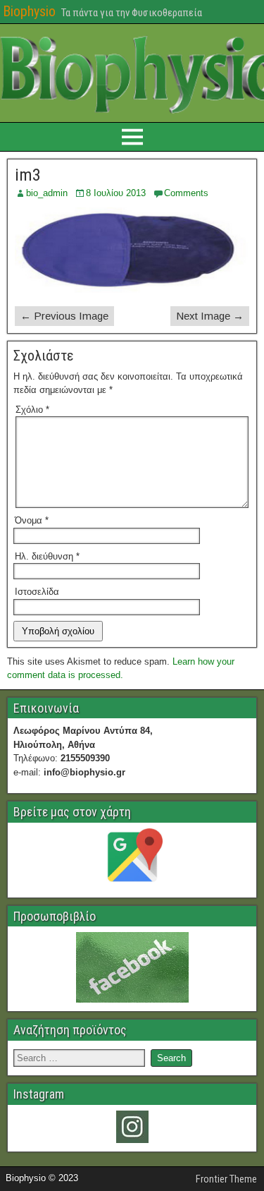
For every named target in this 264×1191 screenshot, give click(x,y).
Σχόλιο (32, 409)
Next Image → (210, 316)
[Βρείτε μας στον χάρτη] (132, 858)
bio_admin (47, 193)
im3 (28, 175)
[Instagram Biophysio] (132, 1127)
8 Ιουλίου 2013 (116, 193)
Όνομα (32, 520)
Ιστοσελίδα (37, 591)
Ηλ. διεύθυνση (47, 556)
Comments (186, 193)
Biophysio (29, 11)
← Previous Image (64, 316)
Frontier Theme (226, 1179)
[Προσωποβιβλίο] (132, 967)
